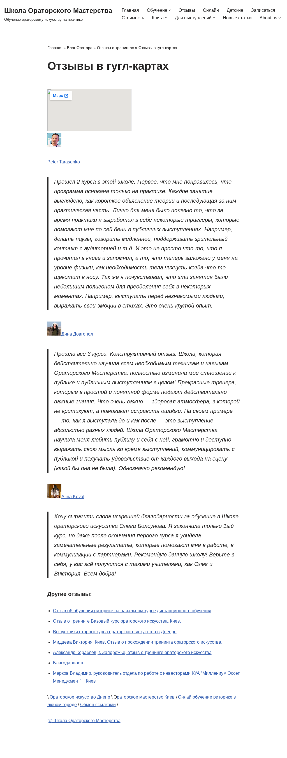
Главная (130, 10)
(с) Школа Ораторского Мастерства (84, 720)
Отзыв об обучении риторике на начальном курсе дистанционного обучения (132, 610)
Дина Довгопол (77, 334)
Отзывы (187, 10)
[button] (170, 10)
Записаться (263, 10)
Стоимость (133, 17)
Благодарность (68, 662)
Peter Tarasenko (63, 162)
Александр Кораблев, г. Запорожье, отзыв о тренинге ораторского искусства (132, 652)
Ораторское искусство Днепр (80, 697)
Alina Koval (72, 496)
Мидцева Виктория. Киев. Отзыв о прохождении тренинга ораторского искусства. (137, 642)
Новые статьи (237, 17)
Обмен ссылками (98, 704)
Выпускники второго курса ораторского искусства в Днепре (115, 631)
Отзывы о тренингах (115, 47)
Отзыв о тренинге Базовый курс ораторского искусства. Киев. (117, 621)
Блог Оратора (79, 47)
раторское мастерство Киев (146, 697)
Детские (235, 10)
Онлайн (211, 10)
